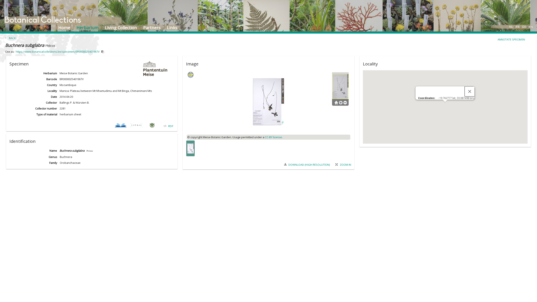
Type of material (46, 114)
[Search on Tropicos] (152, 126)
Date (54, 97)
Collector (51, 102)
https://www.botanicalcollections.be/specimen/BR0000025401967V (58, 51)
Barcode (51, 79)
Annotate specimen (511, 39)
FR (517, 27)
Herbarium (50, 73)
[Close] (470, 91)
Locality (52, 91)
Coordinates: (427, 98)
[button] (91, 63)
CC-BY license (273, 137)
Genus (53, 157)
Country (52, 85)
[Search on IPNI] (136, 126)
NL (511, 27)
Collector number (46, 108)
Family (53, 163)
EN (531, 27)
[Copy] (102, 52)
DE (524, 27)
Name (53, 150)
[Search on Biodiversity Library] (121, 126)
